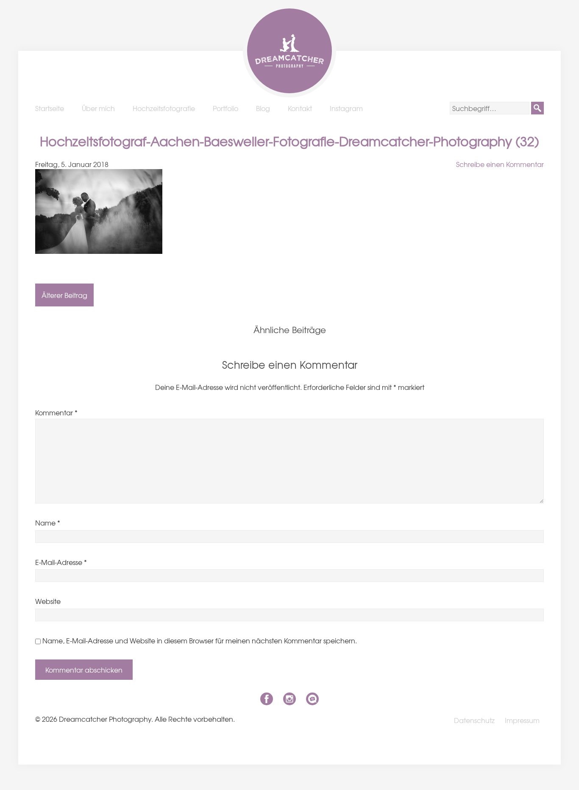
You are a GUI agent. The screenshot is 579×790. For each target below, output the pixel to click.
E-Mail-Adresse (61, 562)
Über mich (98, 108)
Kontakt (300, 108)
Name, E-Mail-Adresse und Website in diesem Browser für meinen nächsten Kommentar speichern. (199, 640)
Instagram (346, 108)
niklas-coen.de (312, 699)
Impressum (522, 720)
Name (47, 522)
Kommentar (56, 412)
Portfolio (225, 108)
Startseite (49, 108)
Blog (263, 108)
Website (48, 601)
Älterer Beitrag (64, 295)
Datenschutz (474, 720)
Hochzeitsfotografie (164, 108)
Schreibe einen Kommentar (500, 164)
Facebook (266, 699)
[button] (537, 108)
